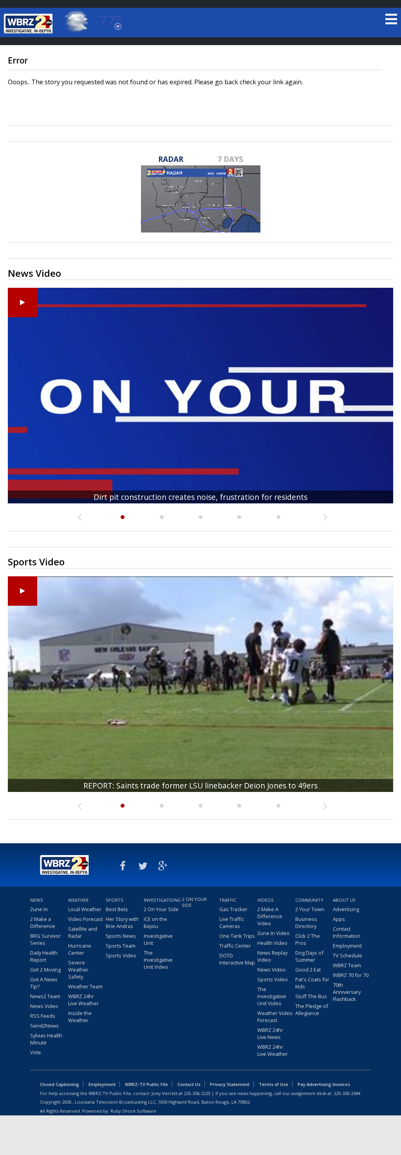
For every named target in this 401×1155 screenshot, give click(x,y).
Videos (265, 900)
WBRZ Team (347, 965)
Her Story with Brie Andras (122, 922)
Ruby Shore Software (133, 1111)
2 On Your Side (161, 909)
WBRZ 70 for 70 (350, 975)
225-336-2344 (347, 1093)
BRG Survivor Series (45, 939)
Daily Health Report (44, 956)
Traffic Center (235, 945)
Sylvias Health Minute (46, 1039)
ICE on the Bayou (155, 922)
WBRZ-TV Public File (146, 1084)
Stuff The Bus (311, 996)
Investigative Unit (158, 939)
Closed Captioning (59, 1084)
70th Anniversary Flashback (347, 991)
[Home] (29, 23)
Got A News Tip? (44, 983)
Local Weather (84, 909)
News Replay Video (272, 956)
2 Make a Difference (42, 922)
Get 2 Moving (45, 969)
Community (309, 900)
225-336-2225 (197, 1093)
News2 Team (45, 996)
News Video (44, 1006)
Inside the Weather (80, 1017)
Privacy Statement (229, 1084)
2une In (39, 909)
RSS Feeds (42, 1015)
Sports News (121, 935)
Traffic (228, 900)
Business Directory (306, 922)
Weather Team (85, 986)
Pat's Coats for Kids (312, 983)
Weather (78, 900)
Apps (339, 919)
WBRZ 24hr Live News (270, 1033)
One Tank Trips (237, 935)
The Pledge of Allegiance (311, 1009)
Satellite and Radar (82, 932)
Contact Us (188, 1084)
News (36, 900)
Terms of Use (273, 1084)
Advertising (346, 909)
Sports (114, 900)
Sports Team (120, 945)
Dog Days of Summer (309, 956)
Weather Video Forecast (275, 1017)
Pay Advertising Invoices (324, 1084)
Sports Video (121, 955)
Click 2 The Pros (307, 939)
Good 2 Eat (308, 969)
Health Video (272, 942)
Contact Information (346, 932)
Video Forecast (85, 919)
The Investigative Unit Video (158, 959)
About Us (344, 900)
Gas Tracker (233, 909)
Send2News (44, 1025)
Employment (347, 945)
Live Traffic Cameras (231, 922)
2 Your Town (309, 909)
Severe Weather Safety (78, 969)
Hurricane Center (79, 949)
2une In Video (273, 933)
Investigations (162, 900)
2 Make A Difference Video (269, 916)
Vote (35, 1052)
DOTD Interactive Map (237, 959)
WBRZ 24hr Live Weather (83, 1000)
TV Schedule (347, 955)
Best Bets (117, 909)
